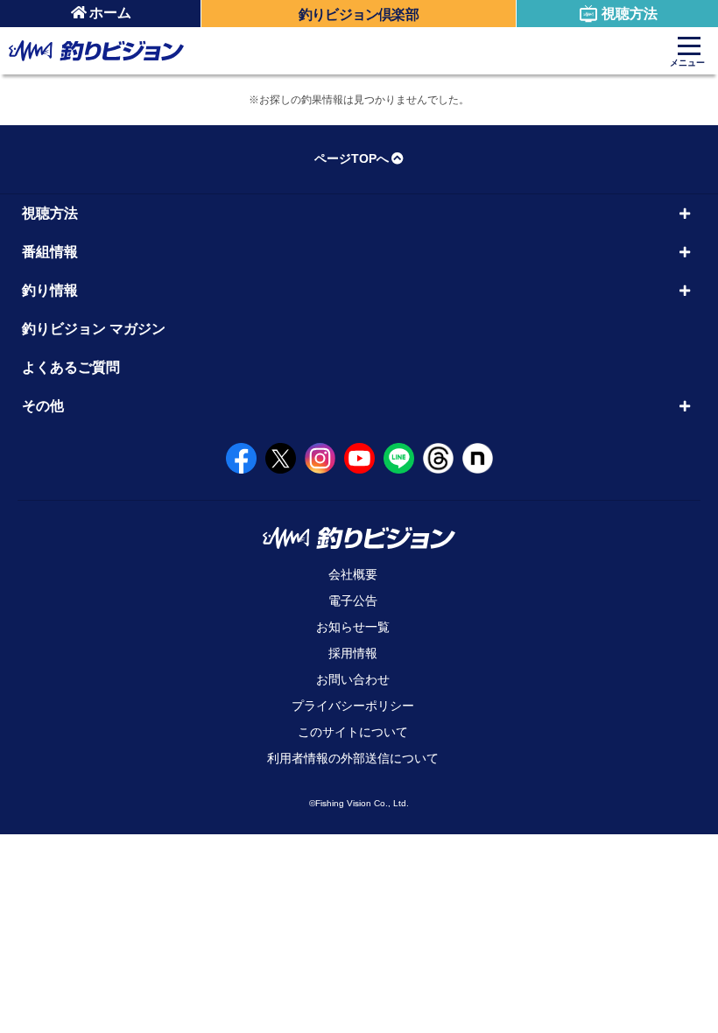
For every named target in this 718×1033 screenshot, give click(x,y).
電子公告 (352, 601)
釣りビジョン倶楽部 (359, 14)
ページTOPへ (351, 158)
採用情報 (352, 653)
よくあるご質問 (71, 367)
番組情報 (50, 251)
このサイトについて (353, 732)
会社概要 (352, 574)
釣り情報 (50, 290)
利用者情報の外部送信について (353, 758)
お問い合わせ (353, 679)
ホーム (110, 12)
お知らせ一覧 (353, 627)
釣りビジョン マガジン (93, 328)
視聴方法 (630, 13)
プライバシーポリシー (353, 706)
